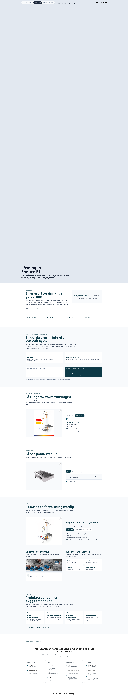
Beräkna (64, 3)
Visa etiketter (73, 419)
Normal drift (70, 529)
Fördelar (58, 3)
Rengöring (88, 529)
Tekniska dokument (42, 627)
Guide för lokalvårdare (45, 579)
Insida (79, 471)
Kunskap (51, 2)
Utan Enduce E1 (70, 415)
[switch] (67, 419)
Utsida (68, 471)
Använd (76, 3)
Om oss (45, 2)
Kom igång (70, 3)
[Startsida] (23, 2)
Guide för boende (34, 579)
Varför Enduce (29, 2)
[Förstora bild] (60, 410)
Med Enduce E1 (79, 415)
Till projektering (30, 627)
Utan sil (73, 471)
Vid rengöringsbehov (79, 529)
